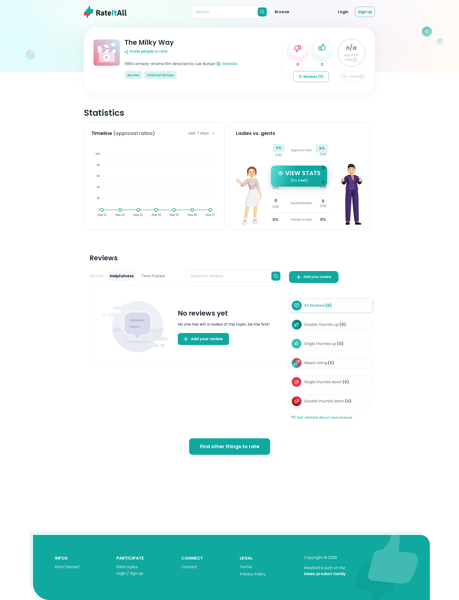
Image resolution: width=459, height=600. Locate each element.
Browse (282, 12)
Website (230, 63)
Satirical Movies (160, 75)
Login (343, 12)
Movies (133, 75)
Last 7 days (198, 133)
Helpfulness (122, 276)
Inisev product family (325, 574)
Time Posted (153, 276)
